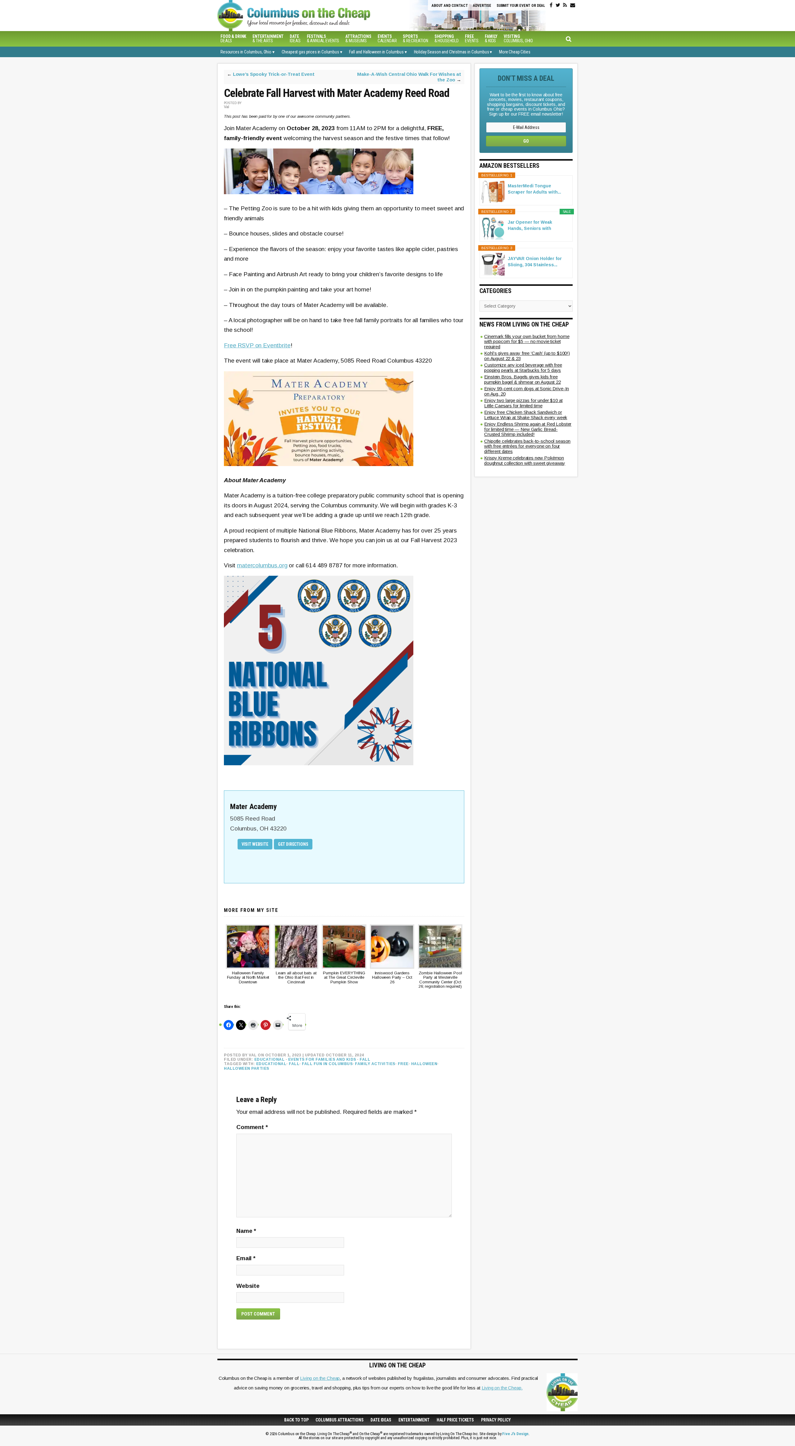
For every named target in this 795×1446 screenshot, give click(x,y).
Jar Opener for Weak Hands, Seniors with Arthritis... (530, 225)
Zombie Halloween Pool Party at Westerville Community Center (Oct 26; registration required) (440, 980)
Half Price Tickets (455, 1419)
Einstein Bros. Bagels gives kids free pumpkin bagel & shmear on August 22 (522, 379)
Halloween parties (246, 1068)
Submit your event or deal (521, 5)
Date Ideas (380, 1419)
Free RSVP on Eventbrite (257, 345)
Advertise (482, 5)
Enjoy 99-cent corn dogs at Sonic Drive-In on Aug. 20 (526, 391)
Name (246, 1231)
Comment (252, 1127)
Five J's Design (515, 1433)
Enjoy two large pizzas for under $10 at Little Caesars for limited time (523, 403)
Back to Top (296, 1419)
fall (294, 1064)
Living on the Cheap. (502, 1387)
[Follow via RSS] (565, 5)
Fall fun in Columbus (327, 1064)
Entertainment (413, 1419)
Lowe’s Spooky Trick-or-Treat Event (274, 74)
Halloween (424, 1064)
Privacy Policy (496, 1419)
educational (271, 1064)
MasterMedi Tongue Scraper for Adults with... (534, 188)
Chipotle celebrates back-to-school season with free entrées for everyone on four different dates (527, 446)
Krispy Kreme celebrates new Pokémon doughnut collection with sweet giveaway (524, 460)
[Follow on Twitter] (558, 5)
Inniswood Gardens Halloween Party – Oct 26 (392, 977)
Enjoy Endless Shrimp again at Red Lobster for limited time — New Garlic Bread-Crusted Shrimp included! (527, 429)
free (403, 1064)
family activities (375, 1064)
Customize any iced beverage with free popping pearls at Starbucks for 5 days (523, 367)
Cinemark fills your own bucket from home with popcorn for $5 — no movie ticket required (526, 341)
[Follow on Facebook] (551, 5)
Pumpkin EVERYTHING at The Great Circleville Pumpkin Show (344, 977)
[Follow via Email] (572, 5)
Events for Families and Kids (322, 1059)
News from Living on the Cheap (524, 324)
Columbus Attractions (339, 1419)
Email (246, 1258)
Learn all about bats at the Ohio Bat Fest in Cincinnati (296, 977)
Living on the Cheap (320, 1378)
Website (248, 1286)
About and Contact (450, 5)
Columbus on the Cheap (321, 15)
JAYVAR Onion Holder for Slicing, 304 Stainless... (535, 261)
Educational (269, 1059)
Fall (365, 1059)
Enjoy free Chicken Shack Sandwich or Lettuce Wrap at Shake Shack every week (525, 415)
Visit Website (255, 844)
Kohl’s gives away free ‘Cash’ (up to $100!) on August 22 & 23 (527, 355)
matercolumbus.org (262, 565)
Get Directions (293, 844)
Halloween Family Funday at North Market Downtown (248, 977)
